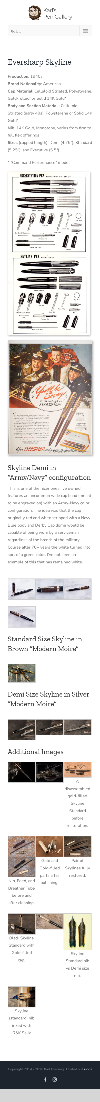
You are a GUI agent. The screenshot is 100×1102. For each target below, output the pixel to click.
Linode (87, 1069)
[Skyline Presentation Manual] (49, 173)
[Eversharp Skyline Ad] (50, 342)
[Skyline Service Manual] (49, 255)
